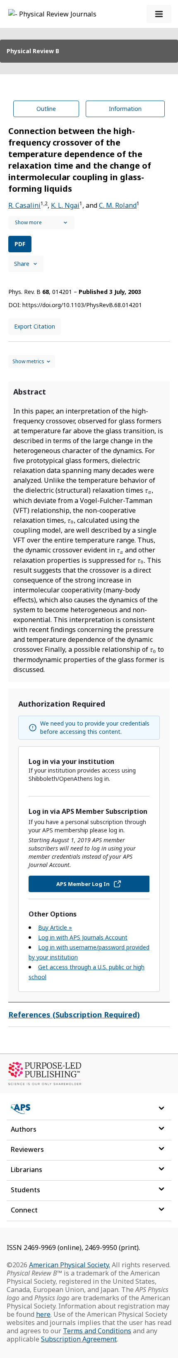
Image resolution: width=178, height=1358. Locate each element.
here (43, 1314)
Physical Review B (33, 51)
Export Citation (34, 326)
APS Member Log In (83, 884)
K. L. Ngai (65, 205)
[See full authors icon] (41, 222)
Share (21, 264)
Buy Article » (55, 927)
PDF (19, 244)
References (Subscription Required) (74, 1015)
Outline (46, 109)
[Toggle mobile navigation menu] (159, 14)
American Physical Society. (69, 1264)
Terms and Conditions (97, 1330)
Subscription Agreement (79, 1339)
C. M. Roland (118, 205)
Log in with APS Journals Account (82, 937)
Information (125, 109)
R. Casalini (24, 205)
